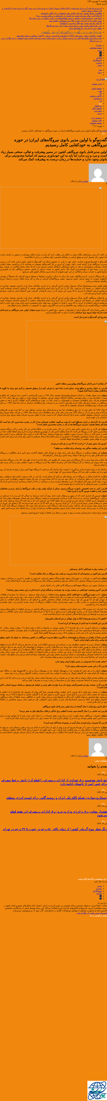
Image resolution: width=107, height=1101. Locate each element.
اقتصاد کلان (97, 108)
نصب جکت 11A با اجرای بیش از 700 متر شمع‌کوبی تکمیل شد (75, 21)
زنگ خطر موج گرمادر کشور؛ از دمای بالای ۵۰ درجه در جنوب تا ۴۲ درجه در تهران (55, 829)
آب (100, 101)
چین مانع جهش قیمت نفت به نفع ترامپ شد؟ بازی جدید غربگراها (74, 26)
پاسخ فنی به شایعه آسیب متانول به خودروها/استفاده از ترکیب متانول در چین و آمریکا (65, 18)
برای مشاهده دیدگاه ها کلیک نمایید (92, 879)
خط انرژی (84, 181)
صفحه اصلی (96, 88)
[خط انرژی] (101, 79)
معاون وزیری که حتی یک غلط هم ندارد (85, 28)
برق (100, 103)
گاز (100, 93)
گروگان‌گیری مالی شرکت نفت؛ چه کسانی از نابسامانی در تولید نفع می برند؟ (69, 16)
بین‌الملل (98, 106)
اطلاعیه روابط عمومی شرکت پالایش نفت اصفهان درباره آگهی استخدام (71, 13)
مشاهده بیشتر (101, 761)
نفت (100, 91)
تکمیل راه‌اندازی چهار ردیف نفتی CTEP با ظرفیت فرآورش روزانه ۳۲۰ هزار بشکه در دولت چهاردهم (59, 33)
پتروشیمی (97, 98)
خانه (105, 131)
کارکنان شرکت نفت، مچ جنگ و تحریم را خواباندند (81, 23)
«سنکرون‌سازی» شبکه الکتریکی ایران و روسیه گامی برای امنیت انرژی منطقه (56, 798)
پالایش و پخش (96, 96)
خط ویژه (98, 111)
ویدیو (100, 113)
